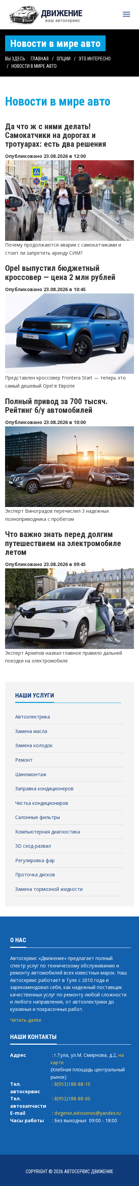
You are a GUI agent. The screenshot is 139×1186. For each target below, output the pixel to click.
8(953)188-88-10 (72, 1084)
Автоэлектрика (32, 716)
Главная (40, 58)
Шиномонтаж (31, 774)
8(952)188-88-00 (72, 1098)
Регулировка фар (35, 860)
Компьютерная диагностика (47, 831)
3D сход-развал (33, 846)
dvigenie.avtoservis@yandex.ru (87, 1113)
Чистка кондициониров (41, 803)
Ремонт (24, 760)
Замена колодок (34, 745)
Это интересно (95, 58)
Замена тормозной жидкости (49, 889)
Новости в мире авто (34, 66)
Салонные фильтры (37, 817)
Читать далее (25, 1020)
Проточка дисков (35, 874)
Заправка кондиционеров (44, 788)
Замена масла (31, 731)
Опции (64, 58)
